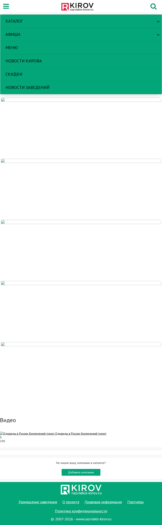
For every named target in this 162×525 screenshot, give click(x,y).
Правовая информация (103, 501)
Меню (11, 47)
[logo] (79, 7)
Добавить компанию (81, 472)
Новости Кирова (23, 61)
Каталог (14, 21)
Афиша (12, 34)
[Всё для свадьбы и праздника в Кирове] (81, 128)
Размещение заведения (38, 501)
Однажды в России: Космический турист (80, 433)
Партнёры (135, 501)
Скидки (13, 74)
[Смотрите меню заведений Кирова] (81, 372)
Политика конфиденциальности (81, 511)
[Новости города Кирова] (81, 250)
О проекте (70, 501)
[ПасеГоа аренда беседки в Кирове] (81, 311)
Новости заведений (27, 87)
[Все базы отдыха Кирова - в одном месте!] (81, 189)
